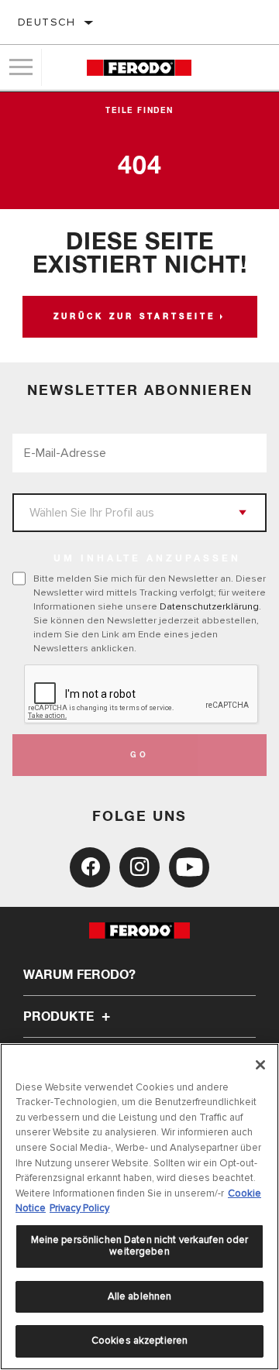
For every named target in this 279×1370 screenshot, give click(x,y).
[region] (139, 1206)
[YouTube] (189, 867)
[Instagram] (139, 867)
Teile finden (139, 111)
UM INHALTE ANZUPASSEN (147, 559)
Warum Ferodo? (79, 975)
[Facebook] (90, 867)
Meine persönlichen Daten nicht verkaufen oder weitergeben (140, 1246)
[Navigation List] (21, 67)
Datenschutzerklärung (209, 606)
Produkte (60, 1017)
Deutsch (47, 22)
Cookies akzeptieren (139, 1340)
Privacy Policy (79, 1208)
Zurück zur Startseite (134, 317)
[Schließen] (260, 1065)
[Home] (139, 68)
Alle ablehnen (140, 1296)
